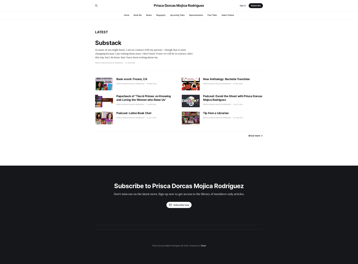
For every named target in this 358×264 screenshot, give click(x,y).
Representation (196, 15)
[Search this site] (96, 5)
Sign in (243, 5)
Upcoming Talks (177, 15)
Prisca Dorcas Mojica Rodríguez (179, 5)
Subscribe (256, 5)
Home (126, 15)
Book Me (138, 15)
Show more (254, 135)
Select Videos (228, 15)
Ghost (203, 245)
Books (149, 15)
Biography (161, 15)
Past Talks (212, 15)
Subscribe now (181, 205)
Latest (101, 32)
